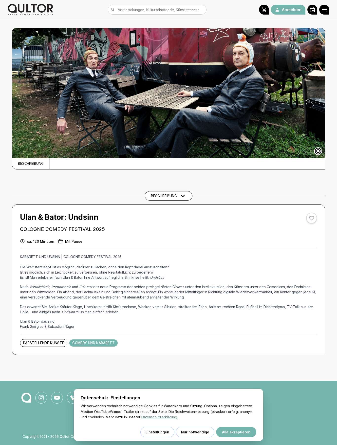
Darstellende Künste (43, 343)
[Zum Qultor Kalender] (312, 10)
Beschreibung (31, 164)
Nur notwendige (195, 432)
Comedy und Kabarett (93, 343)
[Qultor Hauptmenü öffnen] (324, 10)
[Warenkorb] (264, 10)
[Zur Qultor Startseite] (30, 9)
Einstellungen (157, 432)
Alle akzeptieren (236, 432)
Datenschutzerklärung (159, 417)
